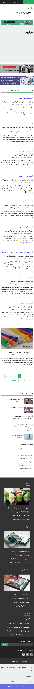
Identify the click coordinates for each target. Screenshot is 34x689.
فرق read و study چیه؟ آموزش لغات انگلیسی (17, 417)
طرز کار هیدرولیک (28, 462)
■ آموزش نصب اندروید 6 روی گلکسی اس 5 (19, 508)
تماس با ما (28, 676)
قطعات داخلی (26, 570)
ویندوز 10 (27, 614)
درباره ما (13, 676)
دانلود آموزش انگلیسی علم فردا (16, 687)
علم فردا (29, 8)
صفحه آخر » (13, 381)
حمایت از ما (28, 682)
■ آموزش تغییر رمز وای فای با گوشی (21, 516)
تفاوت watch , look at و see (24, 455)
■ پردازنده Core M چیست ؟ (22, 555)
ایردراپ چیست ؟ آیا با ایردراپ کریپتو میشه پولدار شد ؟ (17, 102)
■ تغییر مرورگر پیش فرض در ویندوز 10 (20, 635)
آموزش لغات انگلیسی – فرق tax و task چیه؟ (16, 400)
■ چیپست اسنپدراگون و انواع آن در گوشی (19, 563)
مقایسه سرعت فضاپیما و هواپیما (24, 449)
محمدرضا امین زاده (26, 104)
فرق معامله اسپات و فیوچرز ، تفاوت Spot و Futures (18, 180)
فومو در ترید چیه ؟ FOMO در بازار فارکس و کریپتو (19, 205)
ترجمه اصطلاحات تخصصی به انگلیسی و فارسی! (19, 256)
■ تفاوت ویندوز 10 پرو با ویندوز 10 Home (18, 627)
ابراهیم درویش (27, 259)
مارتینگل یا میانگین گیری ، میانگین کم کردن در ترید (18, 231)
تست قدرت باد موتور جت (26, 468)
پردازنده (27, 527)
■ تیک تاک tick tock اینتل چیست (21, 551)
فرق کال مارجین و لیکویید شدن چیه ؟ (22, 155)
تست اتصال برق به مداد (26, 472)
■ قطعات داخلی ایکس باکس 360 (21, 602)
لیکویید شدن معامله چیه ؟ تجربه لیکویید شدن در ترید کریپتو (17, 128)
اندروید (28, 484)
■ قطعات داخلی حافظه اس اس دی (21, 598)
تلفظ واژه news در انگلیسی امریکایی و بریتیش (16, 426)
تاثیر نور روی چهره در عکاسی (25, 459)
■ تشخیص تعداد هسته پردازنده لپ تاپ (20, 559)
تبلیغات (13, 682)
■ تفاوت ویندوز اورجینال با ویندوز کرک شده (19, 623)
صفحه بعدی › (23, 381)
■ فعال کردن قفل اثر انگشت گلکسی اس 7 (19, 519)
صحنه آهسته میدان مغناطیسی (24, 465)
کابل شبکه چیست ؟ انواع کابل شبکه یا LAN (20, 352)
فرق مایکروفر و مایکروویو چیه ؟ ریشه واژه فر (20, 281)
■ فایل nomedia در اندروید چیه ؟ (21, 512)
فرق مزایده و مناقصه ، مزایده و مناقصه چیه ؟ (20, 307)
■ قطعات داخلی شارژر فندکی (23, 606)
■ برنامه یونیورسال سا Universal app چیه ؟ (18, 631)
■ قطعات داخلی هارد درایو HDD (22, 595)
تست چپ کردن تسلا (27, 452)
